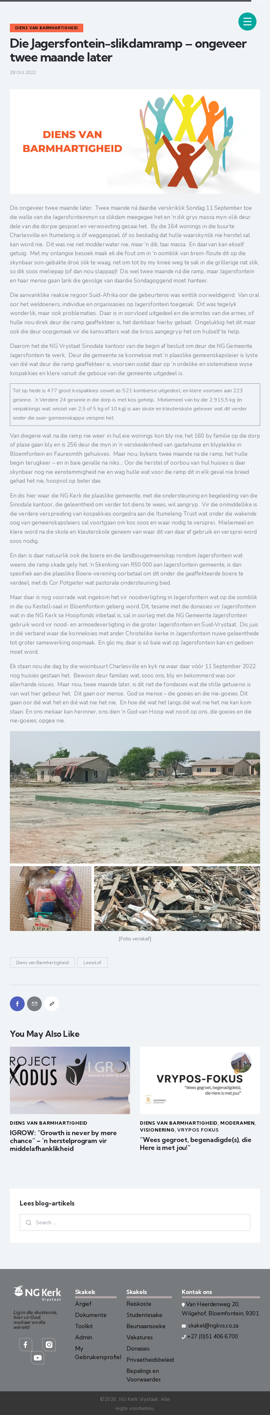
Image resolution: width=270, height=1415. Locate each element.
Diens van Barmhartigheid (42, 962)
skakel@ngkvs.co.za (212, 1326)
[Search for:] (135, 1222)
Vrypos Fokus (198, 1130)
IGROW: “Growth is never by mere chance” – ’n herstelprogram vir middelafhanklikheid (63, 1141)
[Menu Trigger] (247, 21)
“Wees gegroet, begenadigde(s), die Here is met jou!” (196, 1144)
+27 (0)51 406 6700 (212, 1336)
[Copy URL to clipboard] (51, 1003)
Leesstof (92, 962)
